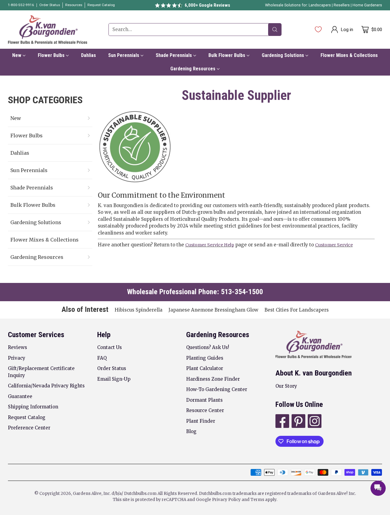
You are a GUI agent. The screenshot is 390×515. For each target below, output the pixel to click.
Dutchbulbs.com (140, 493)
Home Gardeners (367, 5)
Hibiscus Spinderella (138, 310)
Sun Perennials (29, 170)
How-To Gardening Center (216, 389)
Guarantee (20, 396)
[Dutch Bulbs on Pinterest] (298, 422)
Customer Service (334, 245)
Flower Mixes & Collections (44, 240)
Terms (257, 499)
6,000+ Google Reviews (207, 5)
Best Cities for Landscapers (296, 310)
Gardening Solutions (35, 222)
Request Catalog (26, 417)
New (15, 118)
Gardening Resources (36, 257)
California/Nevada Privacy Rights (46, 386)
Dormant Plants (204, 400)
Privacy (16, 358)
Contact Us (109, 347)
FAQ (102, 358)
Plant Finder (200, 421)
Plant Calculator (204, 368)
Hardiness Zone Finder (213, 379)
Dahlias (19, 153)
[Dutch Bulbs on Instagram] (314, 422)
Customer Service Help (209, 245)
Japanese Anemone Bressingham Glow (213, 310)
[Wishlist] (318, 29)
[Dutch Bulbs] (47, 29)
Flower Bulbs (26, 135)
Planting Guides (204, 358)
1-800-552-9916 (21, 5)
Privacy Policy (226, 499)
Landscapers (320, 5)
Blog (191, 431)
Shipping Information (33, 407)
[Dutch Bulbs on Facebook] (282, 422)
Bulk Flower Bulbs (32, 205)
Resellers (342, 5)
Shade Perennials (31, 188)
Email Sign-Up (113, 379)
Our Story (286, 386)
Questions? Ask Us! (207, 347)
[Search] (275, 29)
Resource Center (205, 410)
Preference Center (29, 428)
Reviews (17, 347)
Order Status (111, 368)
